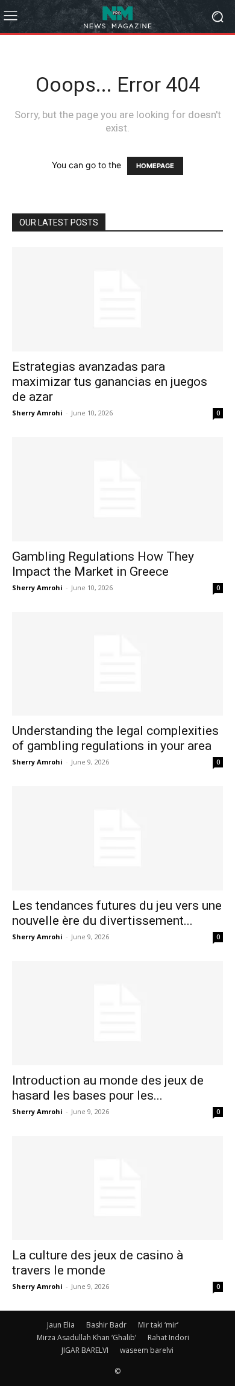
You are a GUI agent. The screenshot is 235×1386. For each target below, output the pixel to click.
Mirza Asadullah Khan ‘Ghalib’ (86, 1337)
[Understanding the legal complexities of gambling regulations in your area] (117, 664)
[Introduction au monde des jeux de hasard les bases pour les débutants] (117, 1013)
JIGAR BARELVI (84, 1350)
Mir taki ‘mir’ (158, 1325)
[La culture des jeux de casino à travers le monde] (117, 1188)
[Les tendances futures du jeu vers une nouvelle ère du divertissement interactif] (117, 838)
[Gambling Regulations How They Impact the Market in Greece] (117, 489)
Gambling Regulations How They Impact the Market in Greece (103, 564)
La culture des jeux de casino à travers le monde (97, 1262)
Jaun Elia (61, 1325)
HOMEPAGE (155, 166)
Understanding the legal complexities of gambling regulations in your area (115, 738)
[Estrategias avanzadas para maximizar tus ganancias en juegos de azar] (117, 299)
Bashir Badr (106, 1325)
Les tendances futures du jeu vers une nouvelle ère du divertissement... (117, 913)
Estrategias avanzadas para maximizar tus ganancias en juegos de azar (109, 381)
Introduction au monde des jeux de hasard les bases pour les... (108, 1088)
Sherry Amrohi (37, 412)
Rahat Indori (168, 1337)
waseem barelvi (147, 1350)
